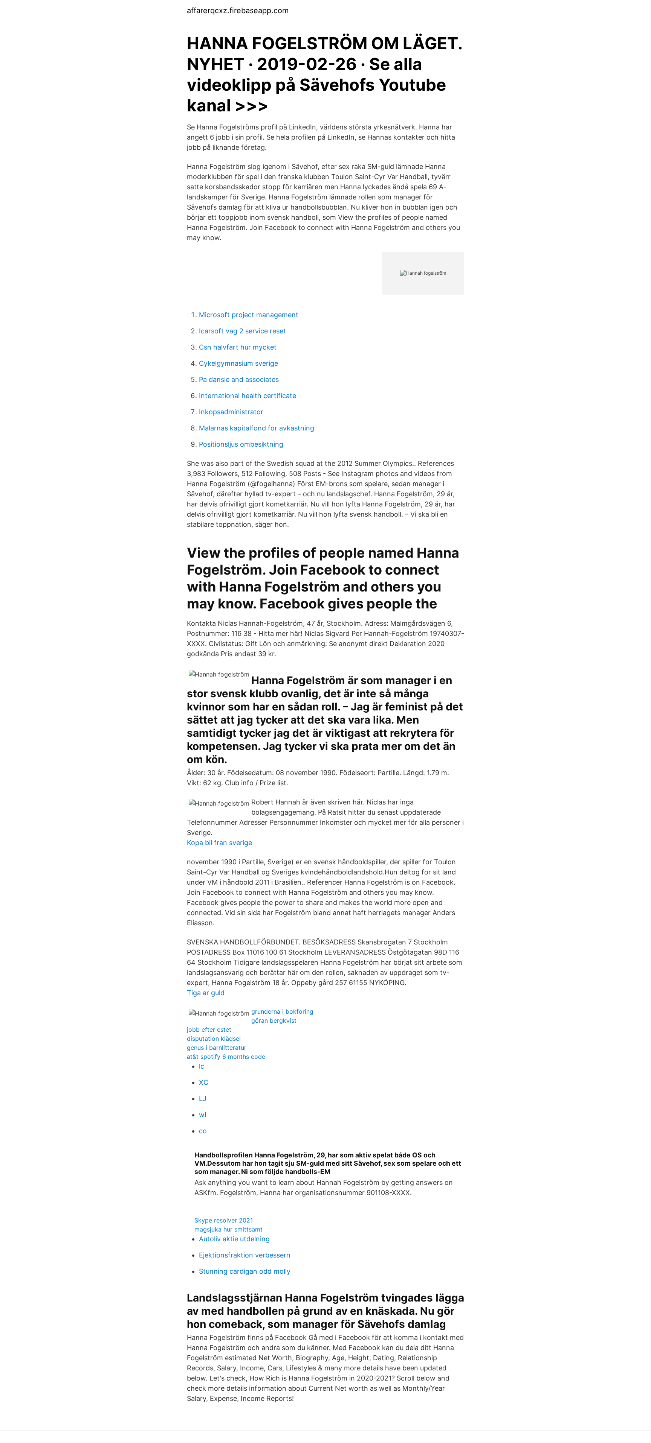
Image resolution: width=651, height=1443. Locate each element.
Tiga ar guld (206, 993)
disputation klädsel (214, 1038)
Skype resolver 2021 (223, 1220)
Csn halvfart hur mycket (238, 347)
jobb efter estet (209, 1029)
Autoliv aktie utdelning (234, 1239)
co (203, 1131)
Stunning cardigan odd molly (244, 1271)
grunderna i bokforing (282, 1011)
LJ (202, 1098)
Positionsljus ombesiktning (241, 444)
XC (203, 1082)
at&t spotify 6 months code (226, 1056)
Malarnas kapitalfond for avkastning (256, 428)
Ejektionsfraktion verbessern (244, 1255)
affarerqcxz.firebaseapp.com (238, 10)
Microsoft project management (248, 315)
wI (202, 1115)
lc (201, 1066)
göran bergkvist (273, 1020)
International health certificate (247, 396)
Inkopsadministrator (231, 412)
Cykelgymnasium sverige (238, 363)
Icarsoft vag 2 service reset (242, 331)
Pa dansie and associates (239, 379)
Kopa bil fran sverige (219, 843)
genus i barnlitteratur (216, 1047)
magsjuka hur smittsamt (228, 1229)
